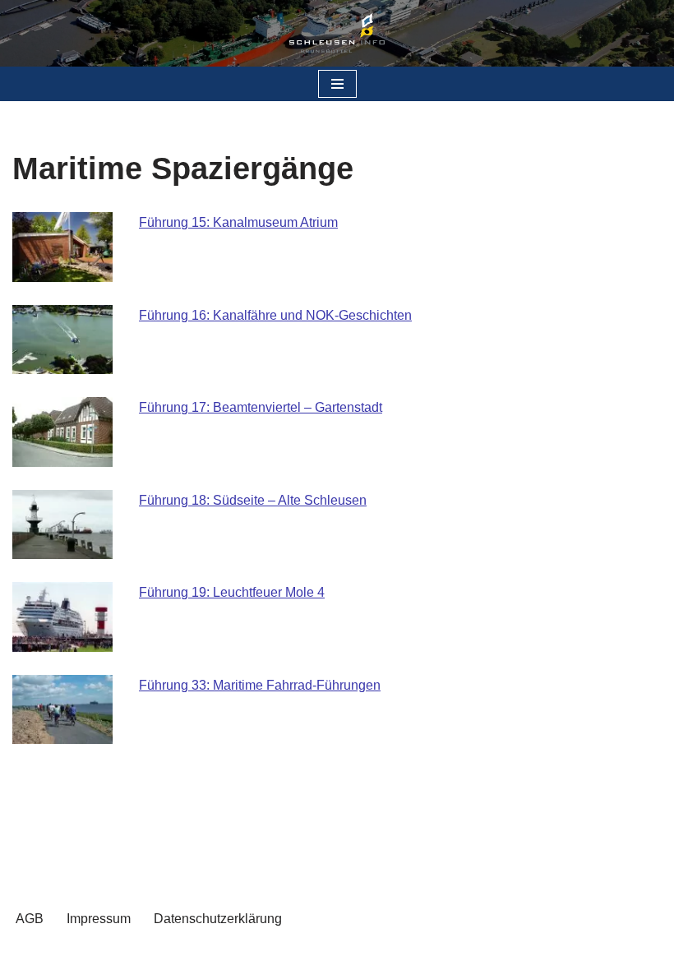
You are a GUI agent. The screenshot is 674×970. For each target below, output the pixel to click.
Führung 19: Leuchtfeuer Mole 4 (232, 592)
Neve (254, 952)
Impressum (99, 919)
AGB (30, 919)
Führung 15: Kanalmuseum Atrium (238, 222)
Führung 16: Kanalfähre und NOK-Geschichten (275, 315)
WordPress (403, 952)
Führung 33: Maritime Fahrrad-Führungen (260, 685)
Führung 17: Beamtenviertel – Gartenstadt (260, 407)
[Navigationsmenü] (337, 84)
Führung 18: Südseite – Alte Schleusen (253, 500)
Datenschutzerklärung (218, 919)
